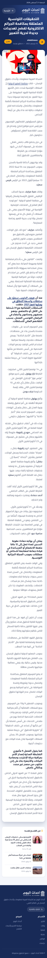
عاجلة (43, 934)
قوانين (42, 938)
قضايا (43, 930)
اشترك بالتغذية (34, 909)
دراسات (42, 943)
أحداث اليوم (17, 921)
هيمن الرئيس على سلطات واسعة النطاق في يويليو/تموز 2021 (24, 301)
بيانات (43, 925)
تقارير (43, 921)
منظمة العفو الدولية (18, 83)
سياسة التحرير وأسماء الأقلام (14, 927)
